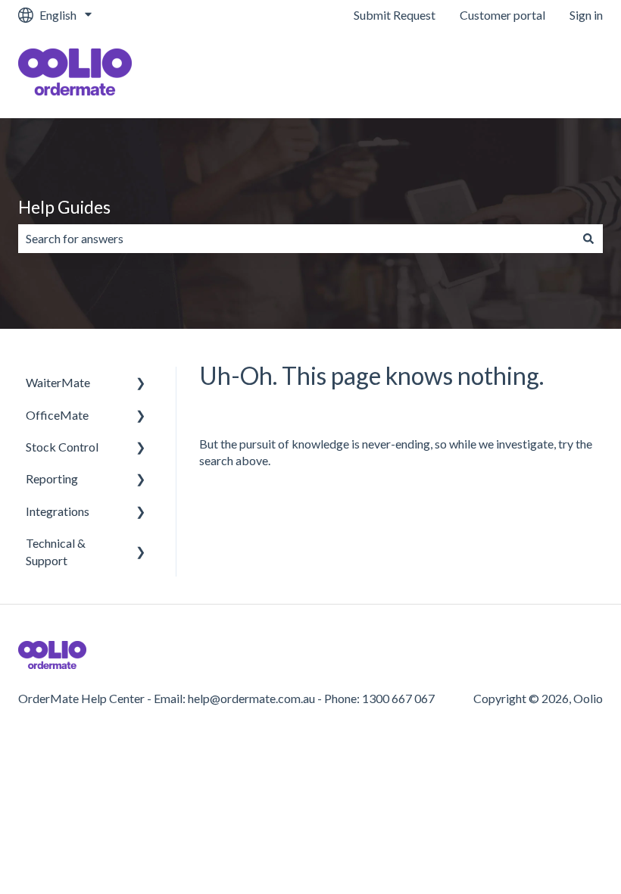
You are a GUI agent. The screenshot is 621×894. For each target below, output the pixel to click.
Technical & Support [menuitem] (56, 551)
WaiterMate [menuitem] (58, 382)
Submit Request (394, 15)
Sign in (586, 15)
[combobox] (296, 238)
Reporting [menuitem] (52, 478)
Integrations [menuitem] (57, 511)
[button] (141, 383)
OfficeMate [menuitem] (57, 415)
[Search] (588, 238)
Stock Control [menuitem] (62, 446)
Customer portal (502, 15)
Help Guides (64, 206)
